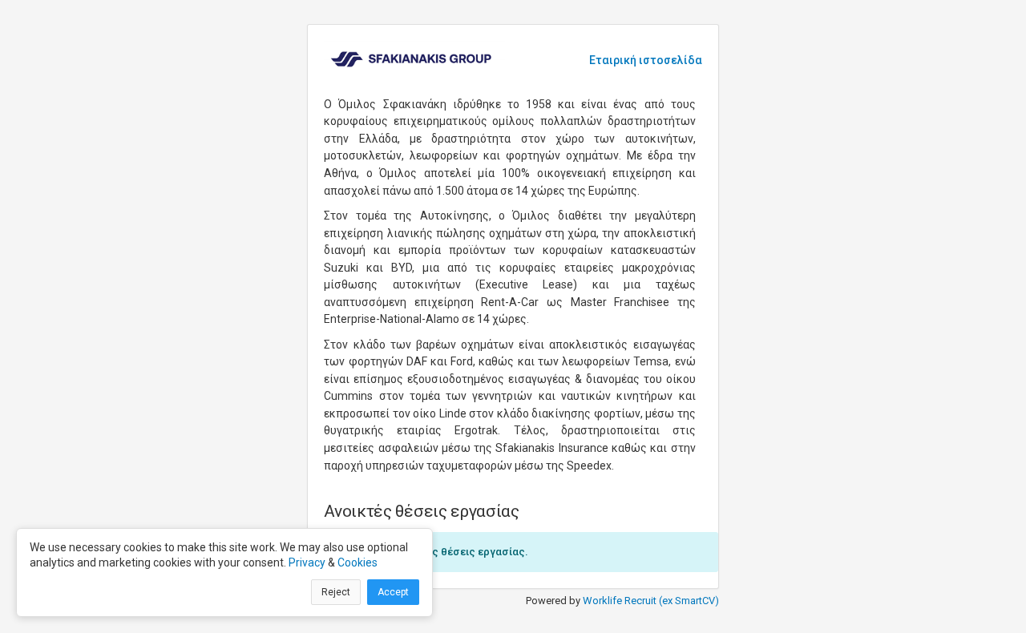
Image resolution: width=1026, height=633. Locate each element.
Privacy (307, 562)
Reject (335, 592)
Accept (393, 592)
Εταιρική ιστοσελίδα (645, 60)
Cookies (357, 562)
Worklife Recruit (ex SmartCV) (651, 601)
